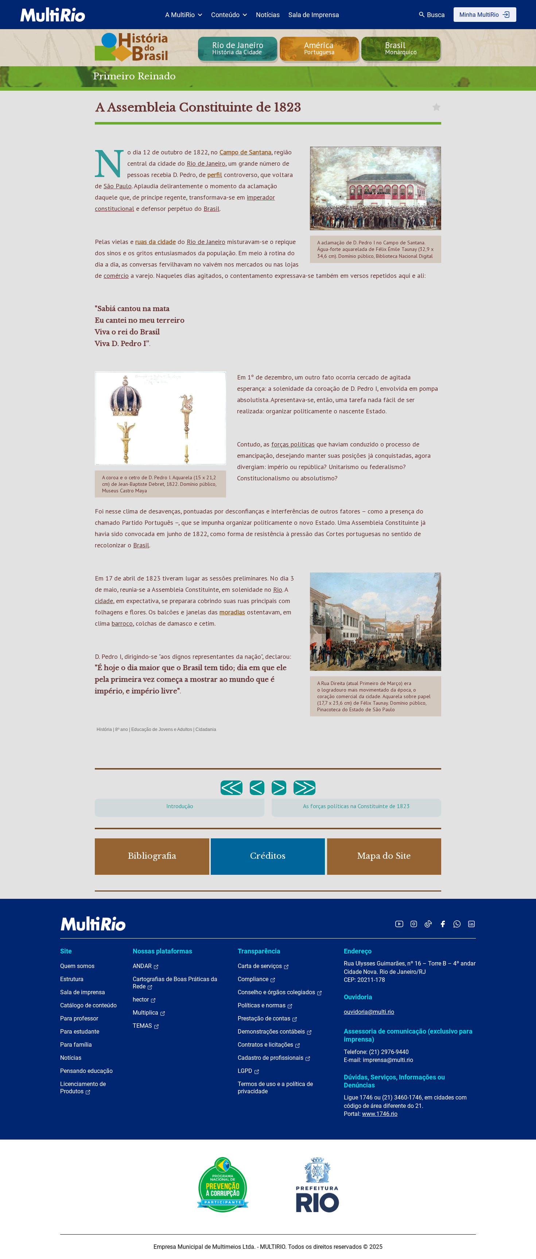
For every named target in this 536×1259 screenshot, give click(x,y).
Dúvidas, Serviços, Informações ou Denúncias (394, 1081)
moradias (232, 612)
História (104, 729)
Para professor (79, 1018)
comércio (116, 275)
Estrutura (71, 979)
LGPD (246, 1070)
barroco (122, 623)
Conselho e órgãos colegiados (277, 992)
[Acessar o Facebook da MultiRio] (442, 923)
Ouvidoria (358, 997)
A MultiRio (180, 15)
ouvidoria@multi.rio (369, 1011)
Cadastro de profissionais (271, 1057)
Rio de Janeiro (206, 163)
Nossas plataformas (162, 951)
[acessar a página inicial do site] (53, 14)
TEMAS (143, 1025)
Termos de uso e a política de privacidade (275, 1088)
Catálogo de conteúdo (88, 1005)
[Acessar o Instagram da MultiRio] (413, 923)
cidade (104, 601)
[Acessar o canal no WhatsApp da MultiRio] (457, 923)
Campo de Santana (245, 152)
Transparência (259, 951)
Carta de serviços (260, 966)
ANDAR (143, 966)
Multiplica (146, 1012)
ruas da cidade (155, 241)
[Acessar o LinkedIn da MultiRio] (471, 923)
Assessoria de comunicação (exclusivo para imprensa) (408, 1035)
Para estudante (79, 1031)
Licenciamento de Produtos (83, 1088)
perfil (214, 174)
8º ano (121, 729)
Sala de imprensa (82, 992)
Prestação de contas (265, 1018)
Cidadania (205, 729)
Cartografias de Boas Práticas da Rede (175, 983)
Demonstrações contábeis (272, 1031)
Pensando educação (86, 1070)
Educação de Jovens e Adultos (161, 729)
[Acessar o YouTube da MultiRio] (399, 923)
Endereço (358, 951)
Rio (277, 589)
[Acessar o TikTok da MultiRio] (428, 923)
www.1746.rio (379, 1113)
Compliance (254, 979)
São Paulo (118, 186)
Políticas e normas (262, 1005)
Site (66, 951)
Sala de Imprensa (313, 15)
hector (141, 999)
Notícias (268, 15)
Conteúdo (225, 15)
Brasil (211, 208)
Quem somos (77, 966)
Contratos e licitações (266, 1044)
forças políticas (293, 444)
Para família (76, 1044)
